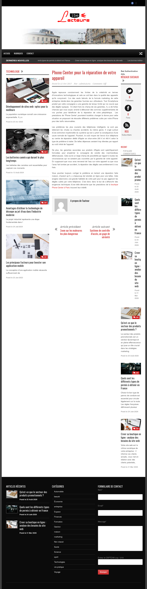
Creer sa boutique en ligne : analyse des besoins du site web (91, 60)
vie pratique (59, 567)
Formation (58, 521)
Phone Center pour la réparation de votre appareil (84, 75)
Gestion (57, 526)
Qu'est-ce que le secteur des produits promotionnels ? (33, 493)
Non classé (58, 541)
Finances (58, 516)
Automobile (58, 491)
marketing (58, 536)
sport (56, 557)
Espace (57, 511)
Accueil (7, 53)
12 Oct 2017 (66, 83)
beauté (57, 496)
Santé (56, 546)
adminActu (84, 83)
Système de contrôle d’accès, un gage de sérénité (100, 234)
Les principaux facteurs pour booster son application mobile (26, 264)
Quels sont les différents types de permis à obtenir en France (39, 60)
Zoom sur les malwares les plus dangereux (71, 232)
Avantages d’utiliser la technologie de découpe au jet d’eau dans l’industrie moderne (24, 211)
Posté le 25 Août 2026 (137, 187)
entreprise (58, 506)
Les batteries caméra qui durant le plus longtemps (25, 158)
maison (57, 531)
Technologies (59, 562)
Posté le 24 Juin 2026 (137, 241)
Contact (30, 53)
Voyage (57, 572)
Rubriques (18, 53)
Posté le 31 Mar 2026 (137, 294)
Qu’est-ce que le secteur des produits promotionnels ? (131, 326)
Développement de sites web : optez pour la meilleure (27, 108)
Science (57, 551)
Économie (58, 501)
